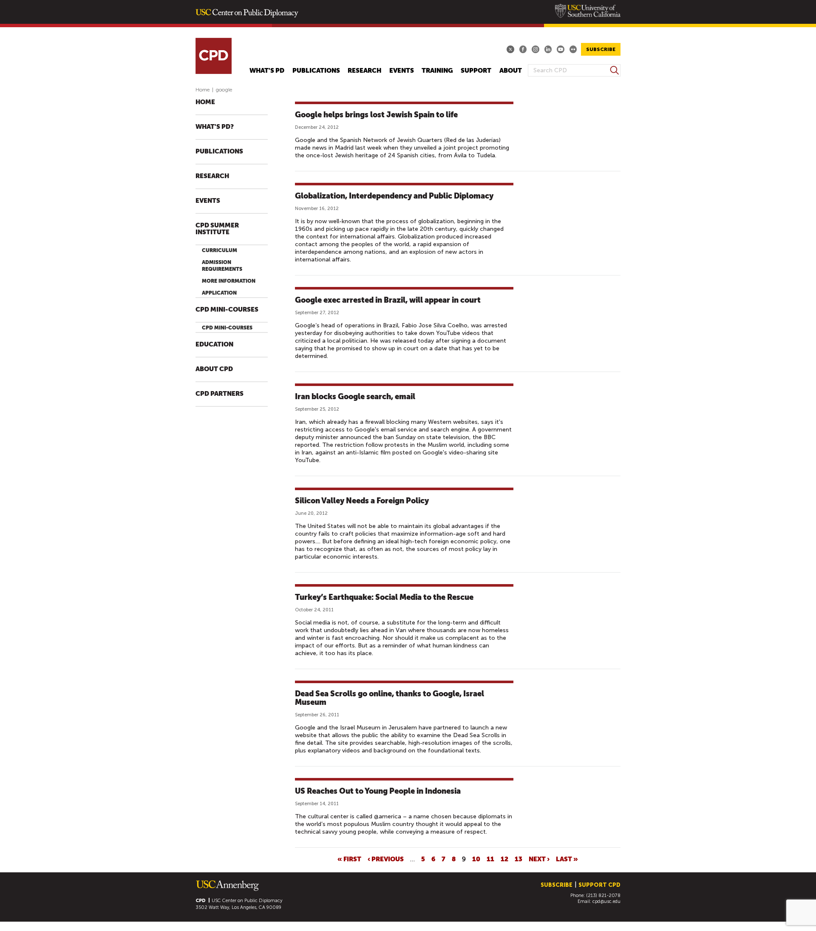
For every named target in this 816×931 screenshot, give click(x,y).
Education (214, 344)
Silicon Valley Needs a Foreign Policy (362, 500)
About (510, 70)
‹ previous (386, 859)
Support (476, 70)
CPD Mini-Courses (227, 309)
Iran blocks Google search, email (355, 396)
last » (567, 859)
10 (476, 859)
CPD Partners (220, 393)
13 (518, 859)
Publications (316, 70)
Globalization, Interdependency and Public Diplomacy (394, 195)
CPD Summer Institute (217, 229)
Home (203, 90)
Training (437, 70)
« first (349, 859)
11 (490, 859)
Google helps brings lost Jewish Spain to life (376, 114)
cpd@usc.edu (606, 901)
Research (364, 70)
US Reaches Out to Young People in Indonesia (378, 790)
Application (219, 293)
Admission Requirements (222, 265)
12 (504, 859)
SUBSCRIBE (600, 49)
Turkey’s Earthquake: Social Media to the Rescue (384, 597)
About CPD (214, 369)
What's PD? (215, 127)
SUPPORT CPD (599, 885)
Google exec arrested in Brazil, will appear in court (388, 299)
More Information (228, 281)
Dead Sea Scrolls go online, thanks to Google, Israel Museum (389, 698)
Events (401, 70)
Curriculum (219, 250)
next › (539, 859)
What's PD (266, 70)
